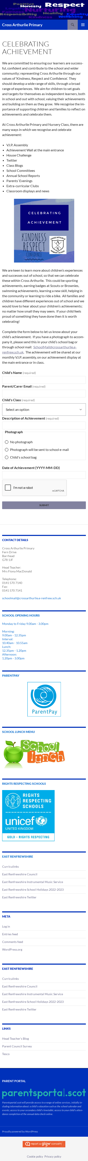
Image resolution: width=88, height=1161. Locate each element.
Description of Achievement (30, 418)
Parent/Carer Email (23, 386)
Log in (6, 926)
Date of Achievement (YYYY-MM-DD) (31, 468)
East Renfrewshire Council (19, 874)
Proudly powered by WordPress (20, 1131)
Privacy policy (52, 1156)
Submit (44, 505)
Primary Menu (83, 25)
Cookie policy (35, 1156)
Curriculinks (10, 866)
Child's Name (19, 373)
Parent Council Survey (17, 1046)
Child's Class (18, 400)
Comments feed (12, 942)
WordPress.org (12, 949)
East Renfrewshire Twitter (19, 897)
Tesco (6, 1054)
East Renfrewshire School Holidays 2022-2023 (33, 889)
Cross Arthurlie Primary (22, 24)
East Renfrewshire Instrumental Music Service (32, 882)
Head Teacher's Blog (15, 1038)
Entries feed (10, 934)
